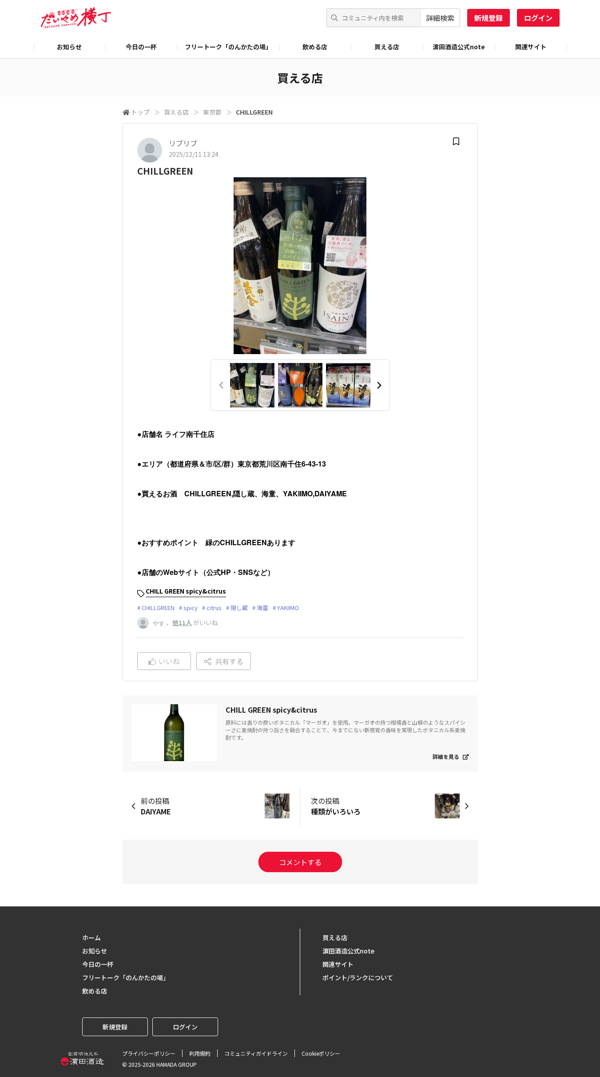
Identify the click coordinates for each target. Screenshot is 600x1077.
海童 (262, 607)
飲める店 (314, 46)
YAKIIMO (288, 607)
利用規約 (200, 1053)
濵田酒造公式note (459, 46)
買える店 (386, 46)
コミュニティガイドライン (256, 1053)
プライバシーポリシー (148, 1053)
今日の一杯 (141, 46)
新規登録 (488, 17)
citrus (214, 607)
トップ (140, 112)
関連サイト (530, 46)
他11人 (182, 622)
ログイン (538, 17)
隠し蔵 (239, 607)
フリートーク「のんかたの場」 (228, 46)
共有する (229, 661)
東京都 (212, 112)
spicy (190, 607)
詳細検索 (440, 17)
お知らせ (69, 46)
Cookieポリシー (321, 1053)
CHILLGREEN (158, 607)
